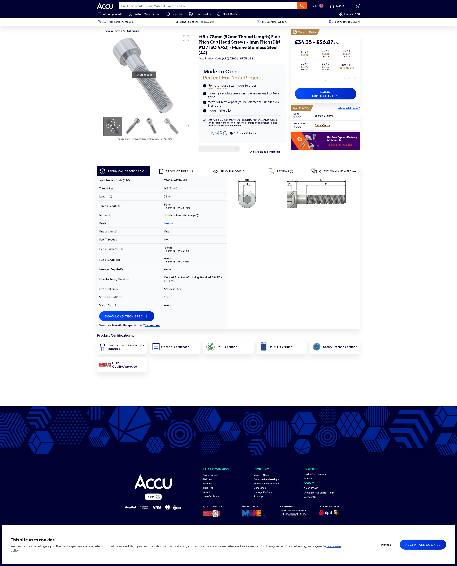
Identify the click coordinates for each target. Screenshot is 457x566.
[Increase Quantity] (299, 81)
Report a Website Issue (266, 483)
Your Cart (309, 478)
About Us (208, 492)
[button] (186, 38)
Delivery (207, 479)
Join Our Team (211, 496)
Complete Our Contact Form (319, 492)
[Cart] (357, 5)
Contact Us (310, 496)
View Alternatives (217, 88)
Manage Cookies (263, 492)
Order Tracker (210, 475)
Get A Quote (322, 125)
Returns (207, 483)
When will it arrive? (349, 108)
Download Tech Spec (124, 316)
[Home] (153, 481)
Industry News (261, 475)
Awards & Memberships (266, 479)
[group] (144, 74)
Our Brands (260, 487)
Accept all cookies (423, 544)
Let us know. (152, 325)
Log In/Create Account (316, 474)
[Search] (302, 5)
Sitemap (258, 496)
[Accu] (105, 5)
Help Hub (208, 487)
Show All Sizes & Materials (121, 31)
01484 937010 (352, 14)
